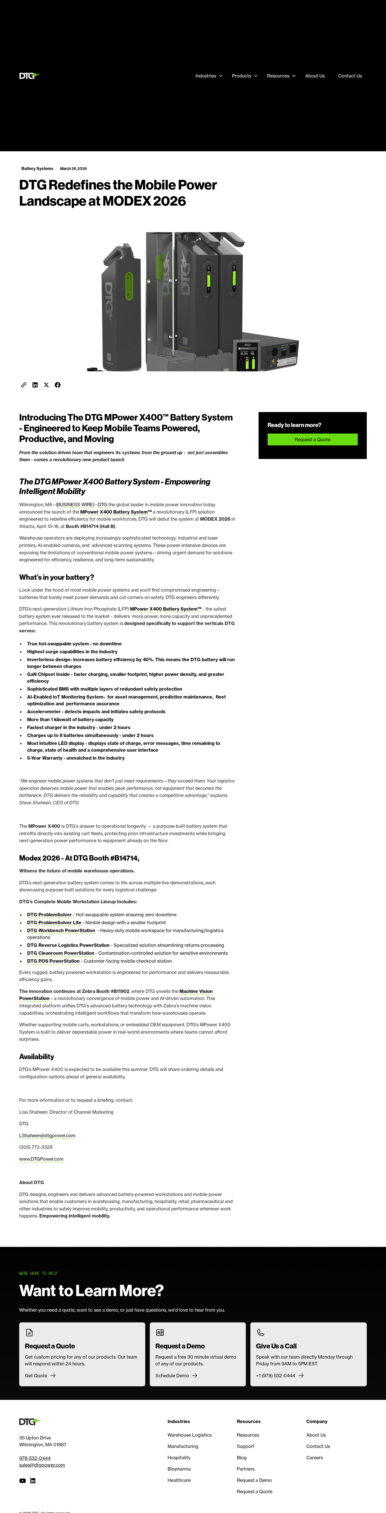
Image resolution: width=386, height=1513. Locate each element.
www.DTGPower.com (41, 1159)
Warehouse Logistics (190, 1435)
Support (245, 1446)
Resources (248, 1435)
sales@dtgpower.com (42, 1465)
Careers (314, 1457)
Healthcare (179, 1480)
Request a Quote (312, 439)
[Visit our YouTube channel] (22, 1480)
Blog (242, 1457)
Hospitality (179, 1457)
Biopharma (179, 1469)
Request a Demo (254, 1480)
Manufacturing (183, 1446)
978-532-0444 (35, 1458)
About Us (315, 76)
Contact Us (350, 76)
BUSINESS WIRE (75, 504)
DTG (102, 504)
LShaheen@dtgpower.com (47, 1135)
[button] (209, 75)
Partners (246, 1469)
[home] (31, 75)
